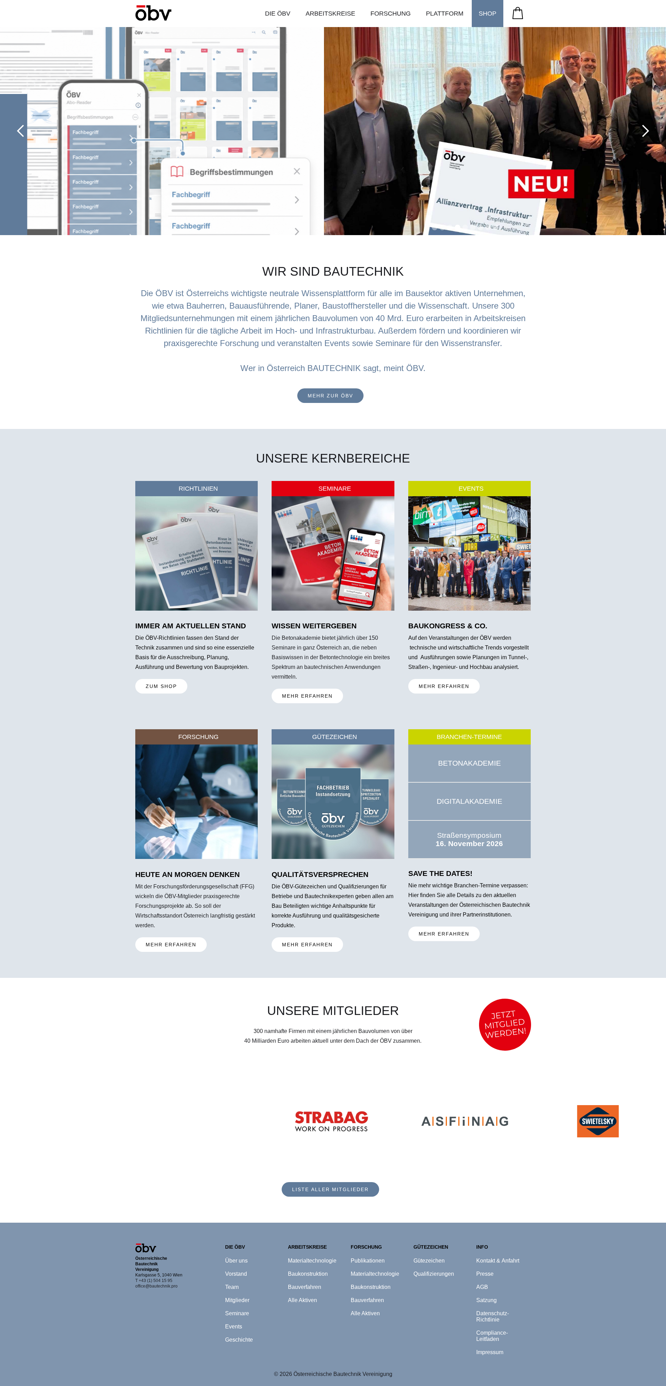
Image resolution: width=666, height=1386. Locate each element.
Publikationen (368, 1261)
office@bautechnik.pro (156, 1286)
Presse (485, 1274)
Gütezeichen (429, 1261)
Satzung (486, 1300)
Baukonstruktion (308, 1274)
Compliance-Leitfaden (492, 1336)
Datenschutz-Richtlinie (492, 1316)
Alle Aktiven (302, 1300)
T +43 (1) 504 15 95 (153, 1280)
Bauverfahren (304, 1287)
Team (232, 1287)
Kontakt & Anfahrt (497, 1261)
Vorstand (236, 1274)
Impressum (489, 1352)
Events (233, 1326)
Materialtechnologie (312, 1261)
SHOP (488, 13)
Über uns (236, 1261)
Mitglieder (237, 1300)
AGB (482, 1287)
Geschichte (239, 1340)
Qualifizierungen (433, 1274)
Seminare (237, 1313)
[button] (277, 13)
